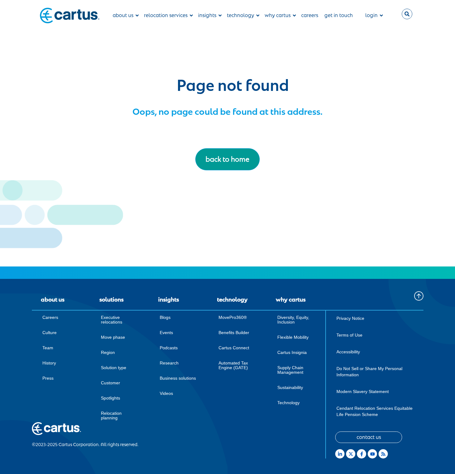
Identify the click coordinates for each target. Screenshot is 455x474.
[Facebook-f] (361, 453)
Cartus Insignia (292, 352)
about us (123, 15)
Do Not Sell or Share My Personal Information (369, 371)
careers (309, 15)
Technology (288, 402)
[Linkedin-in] (339, 453)
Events (166, 332)
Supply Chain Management (290, 370)
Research (169, 362)
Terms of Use (349, 335)
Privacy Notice (350, 318)
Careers (50, 317)
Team (47, 347)
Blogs (165, 317)
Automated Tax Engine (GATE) (233, 365)
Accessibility (348, 351)
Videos (166, 393)
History (49, 362)
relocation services (166, 15)
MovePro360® (233, 317)
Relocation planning (111, 415)
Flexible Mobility (293, 337)
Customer (110, 382)
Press (48, 378)
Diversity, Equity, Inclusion (293, 319)
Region (108, 352)
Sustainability (290, 387)
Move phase (113, 337)
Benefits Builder (234, 332)
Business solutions (178, 378)
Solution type (113, 367)
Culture (49, 332)
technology (240, 15)
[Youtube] (372, 453)
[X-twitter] (350, 453)
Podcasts (169, 347)
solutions (111, 300)
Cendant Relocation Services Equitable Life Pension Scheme (374, 411)
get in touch (338, 15)
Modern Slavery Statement (362, 391)
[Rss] (383, 453)
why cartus (278, 15)
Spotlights (110, 398)
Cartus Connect (234, 347)
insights (207, 15)
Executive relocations (111, 319)
